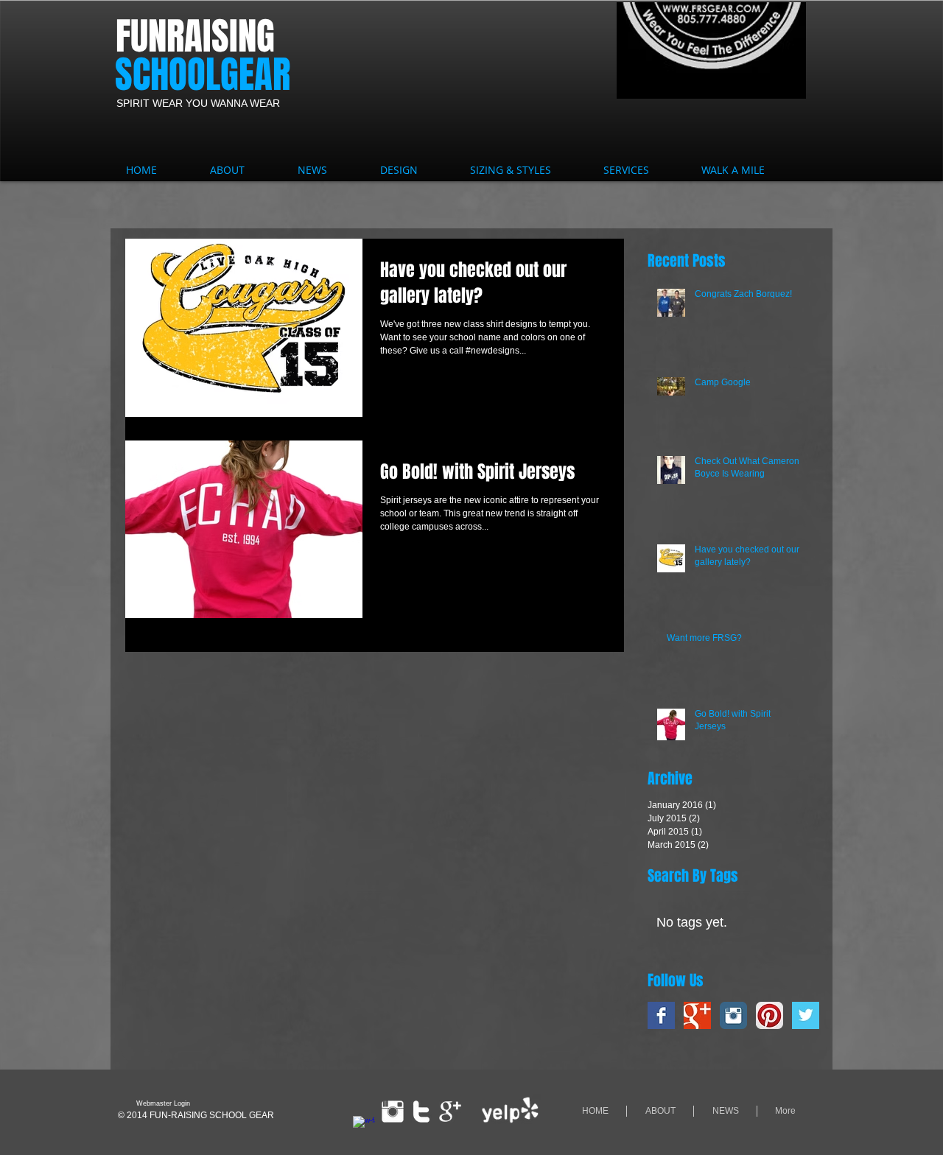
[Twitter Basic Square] (805, 1015)
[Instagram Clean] (393, 1111)
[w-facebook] (364, 1127)
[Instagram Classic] (733, 1015)
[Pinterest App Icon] (769, 1015)
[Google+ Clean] (450, 1111)
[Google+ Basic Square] (697, 1015)
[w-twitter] (421, 1111)
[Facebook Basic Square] (661, 1015)
